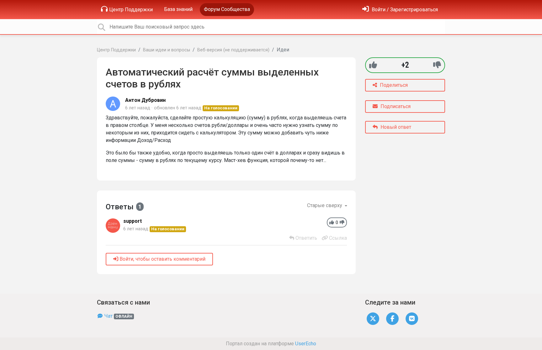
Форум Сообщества (227, 9)
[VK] (412, 318)
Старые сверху (325, 205)
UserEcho (305, 344)
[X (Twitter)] (373, 318)
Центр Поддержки (131, 10)
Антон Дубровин (145, 100)
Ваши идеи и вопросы (166, 50)
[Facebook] (392, 318)
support (132, 221)
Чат (117, 316)
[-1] (437, 65)
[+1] (373, 65)
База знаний (178, 9)
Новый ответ (395, 127)
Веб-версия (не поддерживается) (233, 50)
